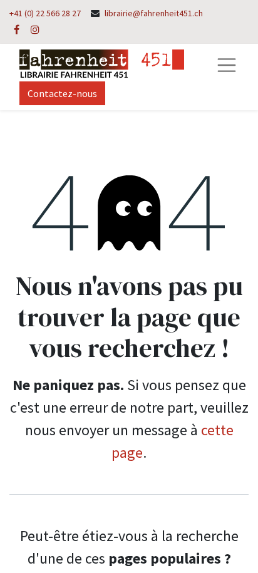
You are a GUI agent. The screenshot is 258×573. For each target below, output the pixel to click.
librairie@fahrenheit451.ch (154, 13)
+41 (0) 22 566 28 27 (45, 13)
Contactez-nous (62, 93)
